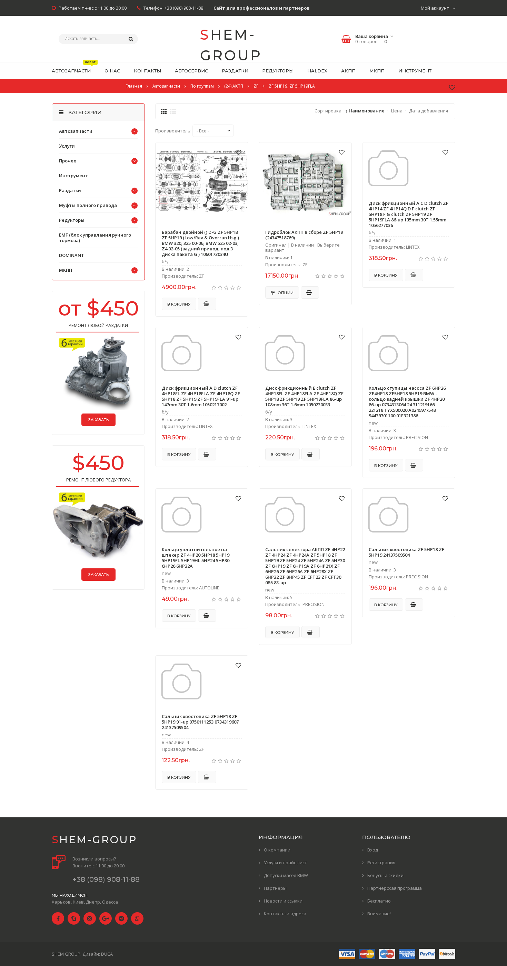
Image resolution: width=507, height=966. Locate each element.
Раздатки (70, 190)
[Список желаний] (452, 87)
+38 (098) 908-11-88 (184, 8)
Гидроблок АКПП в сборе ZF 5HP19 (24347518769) (304, 234)
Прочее (67, 161)
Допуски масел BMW (286, 875)
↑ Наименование (365, 111)
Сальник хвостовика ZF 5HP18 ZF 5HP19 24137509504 (406, 552)
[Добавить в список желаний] (238, 152)
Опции (285, 292)
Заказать (98, 419)
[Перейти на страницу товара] (202, 182)
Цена (396, 111)
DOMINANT (71, 255)
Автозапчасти (75, 131)
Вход (372, 850)
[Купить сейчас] (207, 304)
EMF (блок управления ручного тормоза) (95, 237)
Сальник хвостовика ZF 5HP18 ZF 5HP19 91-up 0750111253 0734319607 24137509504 (200, 722)
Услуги (67, 146)
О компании (277, 850)
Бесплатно (379, 901)
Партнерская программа (394, 888)
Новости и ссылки (283, 901)
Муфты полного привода (88, 205)
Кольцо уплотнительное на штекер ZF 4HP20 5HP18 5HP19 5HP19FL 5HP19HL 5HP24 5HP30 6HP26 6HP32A (195, 558)
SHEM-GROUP (231, 40)
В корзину (179, 304)
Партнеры (275, 888)
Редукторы (71, 220)
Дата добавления (428, 111)
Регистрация (381, 862)
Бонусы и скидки (385, 875)
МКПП (65, 270)
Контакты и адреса (285, 913)
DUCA (107, 954)
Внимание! (379, 913)
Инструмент (73, 175)
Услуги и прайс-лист (285, 862)
